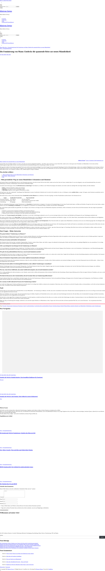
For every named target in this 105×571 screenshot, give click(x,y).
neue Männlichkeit (82, 305)
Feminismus (20, 305)
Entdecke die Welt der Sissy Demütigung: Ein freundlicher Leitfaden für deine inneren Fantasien (19, 547)
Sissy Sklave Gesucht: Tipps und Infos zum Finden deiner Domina (16, 450)
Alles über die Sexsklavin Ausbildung (13, 556)
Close (1, 7)
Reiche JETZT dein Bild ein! (8, 22)
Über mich (4, 19)
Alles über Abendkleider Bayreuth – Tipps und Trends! (17, 561)
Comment (2, 497)
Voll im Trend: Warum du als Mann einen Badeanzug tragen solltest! (20, 553)
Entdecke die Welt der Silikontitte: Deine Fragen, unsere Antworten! (20, 564)
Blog (3, 21)
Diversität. (4, 305)
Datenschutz (2, 567)
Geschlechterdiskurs (30, 305)
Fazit (3, 177)
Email (1, 501)
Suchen (1, 535)
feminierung (15, 305)
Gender (24, 305)
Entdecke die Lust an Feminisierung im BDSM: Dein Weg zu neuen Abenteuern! (16, 546)
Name (1, 499)
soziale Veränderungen (96, 305)
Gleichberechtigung (56, 305)
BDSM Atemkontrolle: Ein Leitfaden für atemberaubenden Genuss (16, 467)
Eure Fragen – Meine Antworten (8, 175)
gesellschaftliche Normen (47, 305)
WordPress (50, 569)
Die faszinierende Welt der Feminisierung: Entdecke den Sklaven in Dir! (17, 433)
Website (1, 503)
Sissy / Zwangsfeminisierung (5, 48)
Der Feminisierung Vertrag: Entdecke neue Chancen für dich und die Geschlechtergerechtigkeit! (19, 543)
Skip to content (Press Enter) (5, 0)
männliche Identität (74, 305)
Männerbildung (67, 305)
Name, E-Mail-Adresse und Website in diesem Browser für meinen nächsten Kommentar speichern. (21, 505)
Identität (62, 305)
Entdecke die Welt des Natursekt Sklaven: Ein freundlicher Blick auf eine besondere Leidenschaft (19, 544)
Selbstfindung (89, 305)
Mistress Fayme (6, 11)
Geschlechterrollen (38, 305)
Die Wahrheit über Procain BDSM (8, 484)
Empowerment (10, 305)
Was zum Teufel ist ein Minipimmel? (13, 559)
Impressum (8, 567)
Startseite (4, 18)
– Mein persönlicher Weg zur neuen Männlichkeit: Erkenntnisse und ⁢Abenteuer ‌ (18, 174)
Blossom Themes (39, 569)
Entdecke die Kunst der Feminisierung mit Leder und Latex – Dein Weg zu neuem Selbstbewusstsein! (20, 545)
